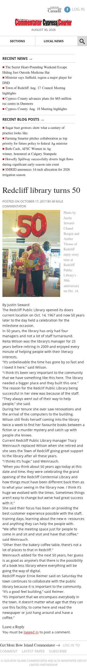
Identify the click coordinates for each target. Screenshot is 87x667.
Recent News (17, 58)
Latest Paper (33, 651)
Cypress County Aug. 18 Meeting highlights (36, 108)
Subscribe (58, 651)
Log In (78, 9)
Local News (54, 41)
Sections (17, 41)
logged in (31, 632)
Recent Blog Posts (23, 119)
